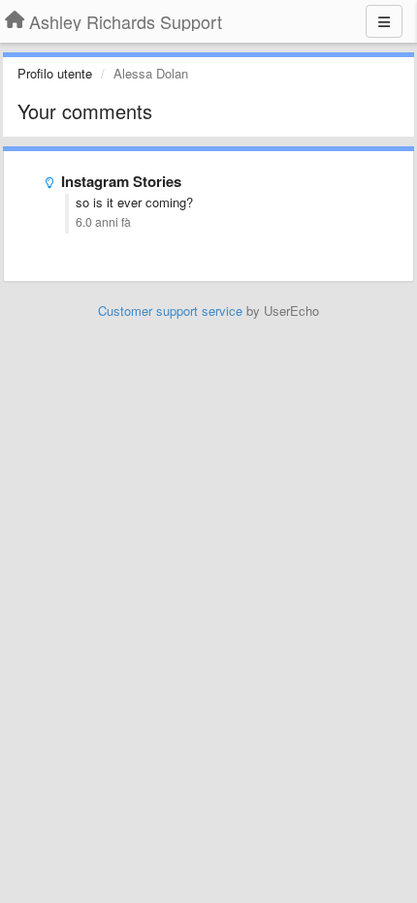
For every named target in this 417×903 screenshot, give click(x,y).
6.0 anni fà (103, 222)
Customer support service (170, 310)
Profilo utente (54, 73)
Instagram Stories (121, 181)
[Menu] (384, 21)
